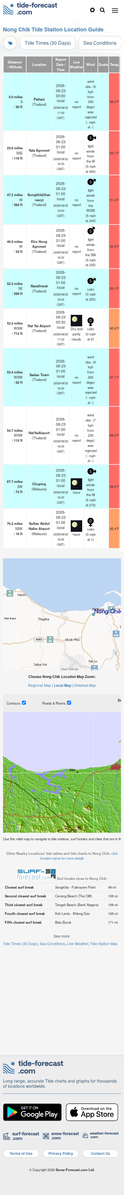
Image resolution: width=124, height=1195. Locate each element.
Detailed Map (85, 685)
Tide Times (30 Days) (48, 42)
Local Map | (63, 685)
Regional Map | (40, 685)
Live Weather (77, 943)
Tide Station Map (104, 943)
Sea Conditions (99, 42)
